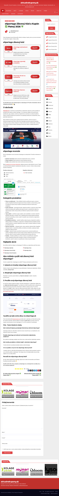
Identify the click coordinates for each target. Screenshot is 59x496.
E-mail (3, 437)
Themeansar (20, 492)
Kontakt (56, 491)
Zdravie (13, 13)
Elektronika (5, 13)
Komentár (4, 408)
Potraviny (20, 13)
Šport (32, 10)
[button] (54, 12)
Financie (50, 111)
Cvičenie (21, 10)
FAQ (43, 491)
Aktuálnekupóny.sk (16, 319)
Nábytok (39, 10)
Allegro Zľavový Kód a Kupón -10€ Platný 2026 (51, 88)
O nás (40, 491)
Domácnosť (50, 105)
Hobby (45, 10)
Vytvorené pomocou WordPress (6, 492)
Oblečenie (8, 10)
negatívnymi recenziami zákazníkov (13, 164)
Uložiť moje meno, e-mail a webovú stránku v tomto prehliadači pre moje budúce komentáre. (22, 449)
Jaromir (47, 79)
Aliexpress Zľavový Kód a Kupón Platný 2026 (51, 67)
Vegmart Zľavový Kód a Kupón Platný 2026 (27, 396)
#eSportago (12, 32)
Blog (49, 99)
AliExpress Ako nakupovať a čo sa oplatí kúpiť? (51, 61)
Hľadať (48, 20)
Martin (47, 71)
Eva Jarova (48, 65)
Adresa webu (4, 443)
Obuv (15, 10)
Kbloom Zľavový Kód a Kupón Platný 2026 (41, 396)
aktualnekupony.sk (29, 3)
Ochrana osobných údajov (45, 493)
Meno (3, 432)
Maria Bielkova (49, 57)
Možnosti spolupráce (54, 493)
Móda (26, 10)
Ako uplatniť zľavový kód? (8, 291)
